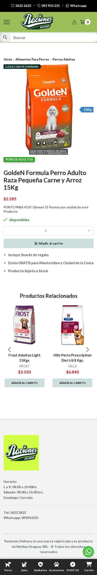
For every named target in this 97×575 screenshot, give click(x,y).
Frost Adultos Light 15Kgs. (24, 357)
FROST (24, 366)
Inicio (8, 59)
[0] (89, 22)
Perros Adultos (64, 59)
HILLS (72, 366)
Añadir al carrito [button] (24, 382)
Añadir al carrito (51, 243)
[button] (9, 350)
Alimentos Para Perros (32, 59)
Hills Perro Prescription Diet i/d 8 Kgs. (72, 357)
